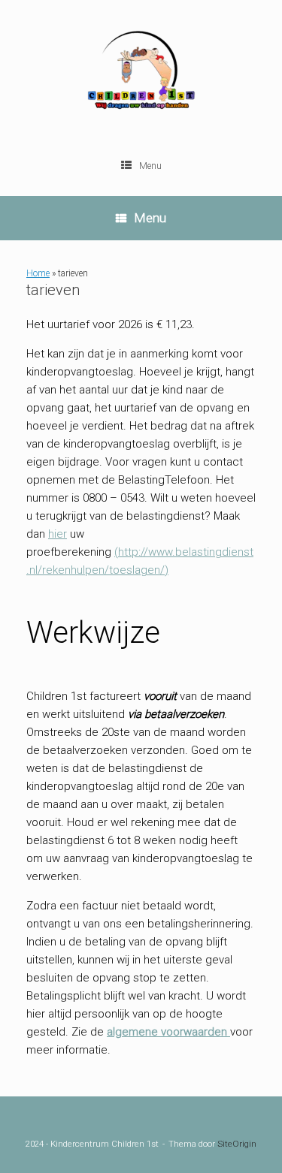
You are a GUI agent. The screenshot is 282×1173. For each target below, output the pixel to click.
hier (57, 534)
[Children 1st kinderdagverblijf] (141, 75)
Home (38, 273)
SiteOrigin (236, 1143)
